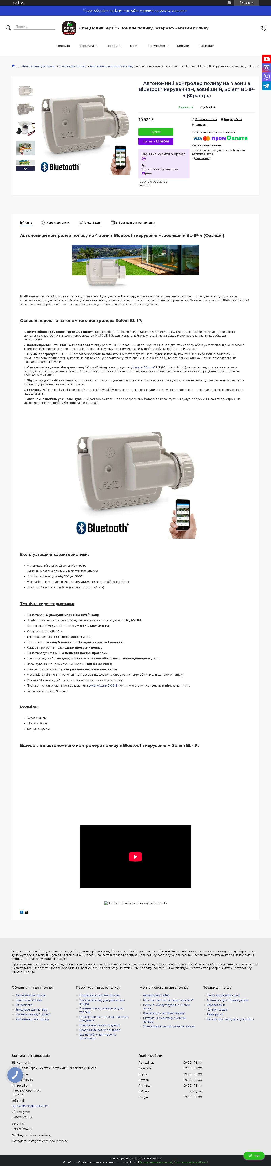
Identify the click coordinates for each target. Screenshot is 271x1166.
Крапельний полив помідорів (100, 1030)
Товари (112, 46)
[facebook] (21, 912)
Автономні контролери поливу (111, 66)
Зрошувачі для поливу (31, 1009)
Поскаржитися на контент (155, 1162)
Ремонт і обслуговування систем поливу (166, 1006)
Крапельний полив (28, 1000)
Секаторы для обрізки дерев (227, 1000)
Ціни (133, 46)
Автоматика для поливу (39, 66)
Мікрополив (24, 1005)
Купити (156, 132)
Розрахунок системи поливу (99, 995)
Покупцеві (156, 46)
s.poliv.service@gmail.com (30, 1106)
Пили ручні (215, 1014)
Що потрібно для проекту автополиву (97, 1036)
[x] (26, 912)
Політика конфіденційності (191, 1162)
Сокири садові (217, 1009)
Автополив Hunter (156, 995)
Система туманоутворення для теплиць (101, 1010)
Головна (63, 46)
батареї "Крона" (143, 367)
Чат (257, 1155)
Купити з (149, 141)
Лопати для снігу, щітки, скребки (230, 1019)
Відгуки (183, 46)
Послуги (87, 46)
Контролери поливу (73, 66)
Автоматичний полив (30, 995)
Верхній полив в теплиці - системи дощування (103, 1018)
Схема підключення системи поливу (169, 1026)
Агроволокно (216, 1005)
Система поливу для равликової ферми (102, 1002)
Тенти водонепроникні (223, 995)
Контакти (207, 46)
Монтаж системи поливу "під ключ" (168, 1000)
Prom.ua (156, 1158)
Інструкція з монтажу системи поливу (164, 1019)
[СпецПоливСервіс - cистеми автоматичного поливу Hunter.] (69, 28)
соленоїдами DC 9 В (103, 685)
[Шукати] (8, 28)
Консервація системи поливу (164, 1013)
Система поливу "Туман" (32, 1014)
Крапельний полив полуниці (99, 1025)
